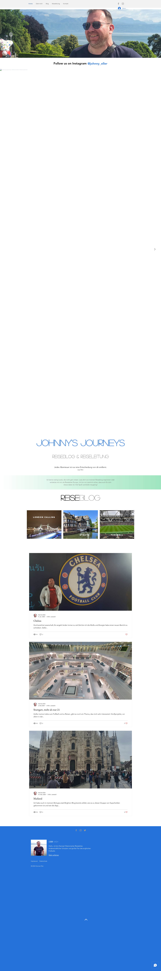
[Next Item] (154, 249)
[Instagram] (122, 3)
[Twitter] (85, 830)
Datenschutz (43, 861)
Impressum (34, 861)
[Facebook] (118, 3)
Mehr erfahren (54, 855)
